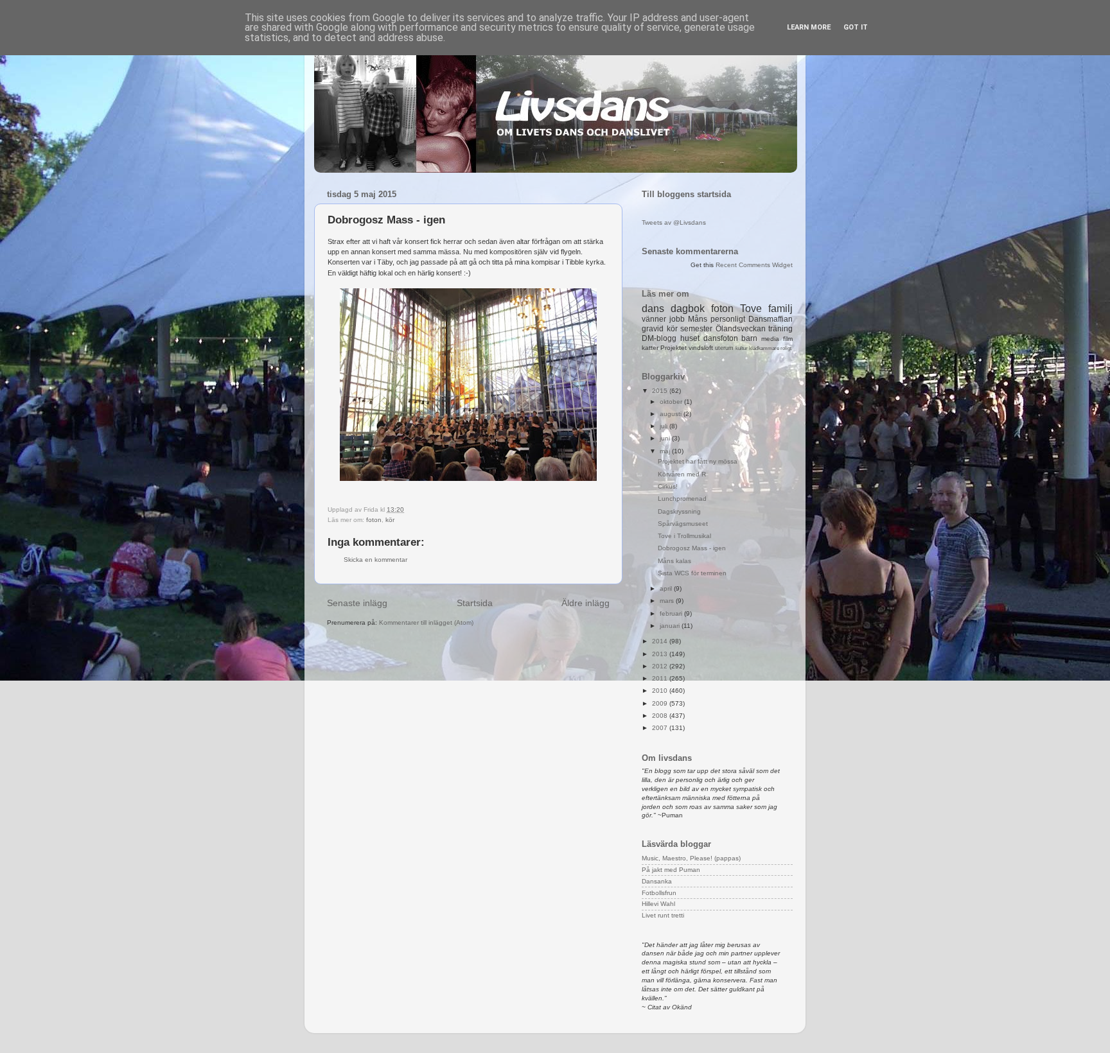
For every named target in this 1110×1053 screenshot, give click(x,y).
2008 (660, 715)
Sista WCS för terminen (692, 573)
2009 (660, 703)
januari (671, 625)
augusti (671, 413)
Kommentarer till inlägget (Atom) (426, 622)
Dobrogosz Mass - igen (692, 548)
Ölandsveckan (741, 328)
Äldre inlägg (585, 603)
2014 (660, 641)
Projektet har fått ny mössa (697, 461)
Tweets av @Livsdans (674, 222)
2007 (660, 727)
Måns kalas (674, 560)
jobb (677, 319)
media (770, 338)
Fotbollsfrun (659, 892)
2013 (660, 653)
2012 (660, 666)
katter (650, 347)
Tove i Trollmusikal (684, 535)
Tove (751, 308)
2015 (660, 390)
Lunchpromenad (682, 498)
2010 (660, 690)
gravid (653, 328)
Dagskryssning (679, 511)
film (788, 338)
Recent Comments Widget (754, 264)
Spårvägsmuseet (683, 523)
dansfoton (720, 338)
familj (780, 308)
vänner (654, 319)
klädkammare (764, 348)
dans (653, 308)
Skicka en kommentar (375, 559)
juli (664, 426)
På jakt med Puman (671, 869)
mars (668, 600)
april (667, 588)
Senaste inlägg (357, 603)
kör (389, 519)
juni (666, 438)
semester (696, 328)
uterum (724, 348)
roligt (785, 348)
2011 (660, 678)
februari (672, 613)
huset (690, 338)
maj (666, 451)
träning (780, 328)
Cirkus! (668, 486)
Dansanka (657, 881)
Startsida (475, 603)
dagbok (688, 308)
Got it (855, 27)
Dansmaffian (770, 319)
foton (374, 519)
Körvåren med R (682, 474)
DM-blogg (659, 338)
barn (749, 338)
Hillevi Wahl (658, 903)
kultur (742, 348)
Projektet (673, 347)
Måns (697, 319)
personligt (727, 319)
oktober (672, 401)
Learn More (809, 27)
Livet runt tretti (663, 915)
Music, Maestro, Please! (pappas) (691, 858)
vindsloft (701, 347)
